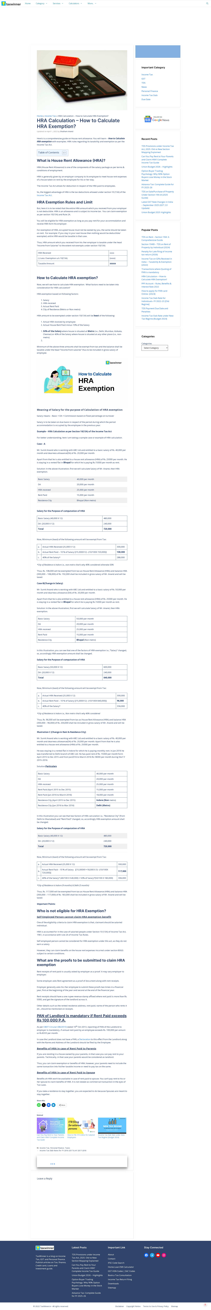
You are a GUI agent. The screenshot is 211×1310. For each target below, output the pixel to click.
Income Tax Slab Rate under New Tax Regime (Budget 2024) (111, 1136)
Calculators (74, 3)
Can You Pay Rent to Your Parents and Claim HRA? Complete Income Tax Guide (50, 1137)
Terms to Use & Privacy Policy (156, 1306)
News (144, 87)
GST (143, 78)
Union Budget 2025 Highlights (156, 212)
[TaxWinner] (11, 3)
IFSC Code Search (116, 1262)
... (52, 1162)
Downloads (113, 1283)
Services (56, 3)
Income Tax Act (44, 195)
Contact (111, 1258)
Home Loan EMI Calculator (121, 1267)
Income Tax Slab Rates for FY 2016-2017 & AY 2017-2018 (63, 1150)
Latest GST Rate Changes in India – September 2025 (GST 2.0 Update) (157, 205)
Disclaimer (119, 1306)
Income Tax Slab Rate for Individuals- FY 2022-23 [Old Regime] (155, 301)
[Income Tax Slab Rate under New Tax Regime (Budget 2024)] (112, 1126)
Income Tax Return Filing (120, 1279)
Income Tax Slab (150, 95)
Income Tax (50, 116)
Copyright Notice (133, 1306)
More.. (90, 3)
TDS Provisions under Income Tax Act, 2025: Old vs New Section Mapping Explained (158, 149)
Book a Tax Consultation (120, 1275)
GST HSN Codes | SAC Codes (121, 1271)
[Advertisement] (105, 25)
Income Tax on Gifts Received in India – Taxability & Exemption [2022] (157, 261)
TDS (143, 82)
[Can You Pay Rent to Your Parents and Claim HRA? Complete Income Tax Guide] (51, 1126)
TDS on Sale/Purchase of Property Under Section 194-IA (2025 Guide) (158, 194)
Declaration (84, 1039)
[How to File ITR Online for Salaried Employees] (81, 1126)
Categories (147, 343)
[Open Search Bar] (207, 3)
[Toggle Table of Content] (63, 153)
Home (28, 3)
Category (40, 3)
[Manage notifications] (205, 1305)
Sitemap (112, 1287)
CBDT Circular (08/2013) (55, 1026)
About (111, 1254)
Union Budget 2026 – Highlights (157, 166)
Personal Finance (57, 1148)
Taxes (67, 1148)
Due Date (146, 99)
